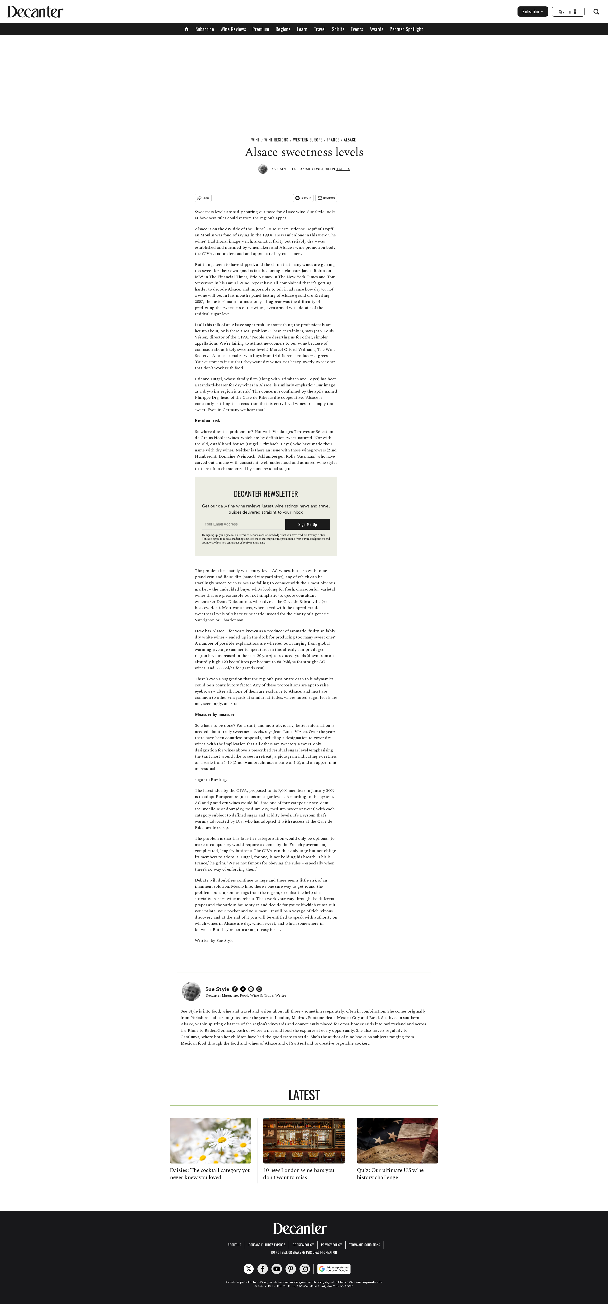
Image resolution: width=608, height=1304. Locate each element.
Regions (283, 29)
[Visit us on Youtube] (276, 1269)
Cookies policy (303, 1244)
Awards (376, 29)
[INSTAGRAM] (252, 989)
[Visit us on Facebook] (262, 1269)
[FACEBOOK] (236, 989)
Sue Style (281, 169)
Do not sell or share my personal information (304, 1252)
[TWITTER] (244, 989)
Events (357, 29)
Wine (255, 140)
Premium (260, 29)
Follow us (306, 198)
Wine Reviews (233, 29)
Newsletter (329, 198)
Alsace (350, 140)
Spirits (338, 29)
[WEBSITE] (260, 989)
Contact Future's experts (266, 1244)
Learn (302, 29)
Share (206, 198)
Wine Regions (276, 140)
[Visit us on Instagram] (304, 1269)
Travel (320, 29)
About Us (234, 1244)
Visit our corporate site (366, 1282)
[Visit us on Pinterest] (290, 1269)
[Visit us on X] (248, 1269)
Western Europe (307, 140)
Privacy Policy (331, 1244)
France (333, 140)
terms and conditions (364, 1244)
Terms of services (249, 535)
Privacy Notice (316, 535)
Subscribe (530, 11)
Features (343, 169)
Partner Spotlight (406, 29)
